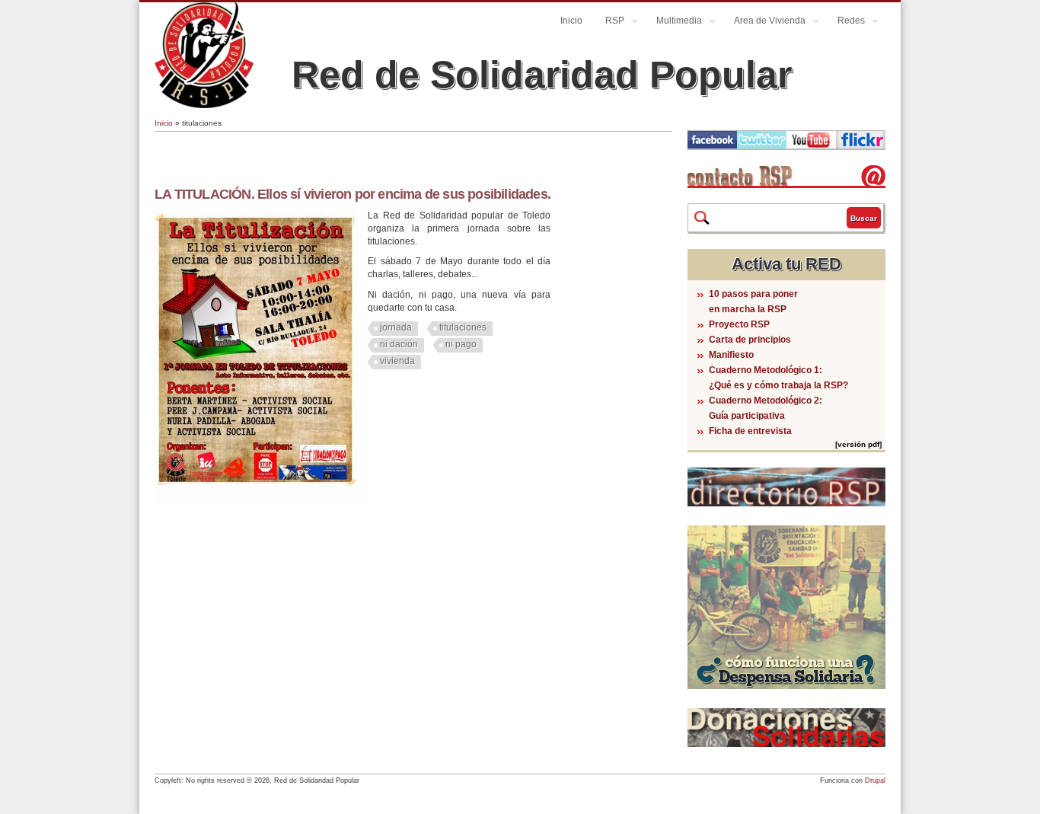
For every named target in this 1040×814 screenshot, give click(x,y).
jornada (396, 327)
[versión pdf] (858, 444)
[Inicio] (204, 105)
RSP (609, 22)
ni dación (399, 344)
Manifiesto (731, 355)
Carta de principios (750, 339)
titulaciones (463, 327)
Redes (845, 22)
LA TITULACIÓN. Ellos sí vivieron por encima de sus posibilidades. (352, 194)
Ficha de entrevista (750, 431)
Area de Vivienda (764, 22)
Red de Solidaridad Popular (542, 74)
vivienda (397, 361)
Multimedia (673, 22)
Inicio (571, 20)
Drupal (875, 780)
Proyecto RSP (739, 324)
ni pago (461, 344)
